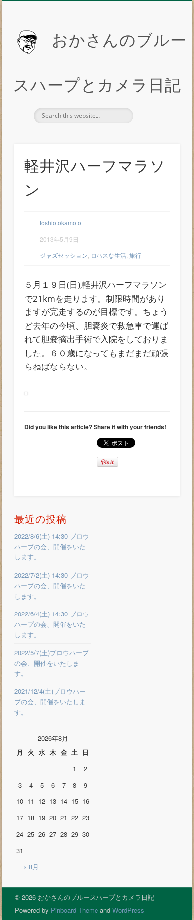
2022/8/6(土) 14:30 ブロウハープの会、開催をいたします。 (51, 546)
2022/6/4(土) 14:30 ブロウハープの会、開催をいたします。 (51, 624)
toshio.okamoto (60, 222)
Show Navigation (155, 89)
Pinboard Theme (74, 910)
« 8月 (31, 866)
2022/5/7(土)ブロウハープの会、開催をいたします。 (51, 663)
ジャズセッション (64, 255)
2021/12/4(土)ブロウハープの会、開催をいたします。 (50, 701)
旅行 (135, 255)
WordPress (128, 910)
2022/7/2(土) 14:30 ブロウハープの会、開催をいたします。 (51, 585)
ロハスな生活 (108, 255)
